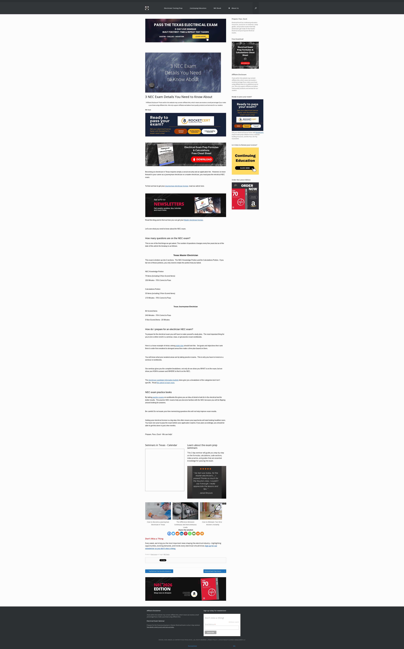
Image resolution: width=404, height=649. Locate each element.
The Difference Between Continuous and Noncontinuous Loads (185, 524)
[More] (202, 533)
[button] (225, 504)
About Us (235, 8)
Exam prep (154, 554)
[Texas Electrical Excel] (147, 8)
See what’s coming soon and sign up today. (160, 627)
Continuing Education (198, 8)
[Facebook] (169, 533)
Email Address (210, 624)
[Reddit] (177, 533)
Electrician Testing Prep (173, 8)
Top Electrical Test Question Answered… (159, 571)
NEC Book (217, 8)
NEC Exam (166, 554)
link (234, 646)
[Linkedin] (181, 533)
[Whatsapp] (190, 533)
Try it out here (192, 646)
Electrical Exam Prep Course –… (215, 571)
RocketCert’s (260, 132)
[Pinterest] (185, 533)
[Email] (194, 533)
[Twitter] (173, 533)
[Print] (198, 533)
